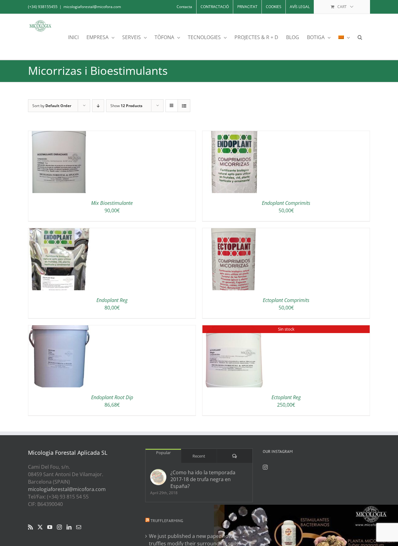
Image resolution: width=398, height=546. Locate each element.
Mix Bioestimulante (112, 203)
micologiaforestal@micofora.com (92, 6)
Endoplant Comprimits (286, 203)
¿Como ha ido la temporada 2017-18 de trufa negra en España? (202, 479)
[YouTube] (49, 527)
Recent (198, 456)
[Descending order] (98, 105)
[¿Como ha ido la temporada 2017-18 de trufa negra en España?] (158, 477)
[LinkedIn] (69, 527)
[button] (360, 37)
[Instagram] (59, 527)
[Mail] (78, 527)
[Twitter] (40, 527)
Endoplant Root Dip (112, 397)
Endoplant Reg (111, 300)
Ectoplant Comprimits (286, 300)
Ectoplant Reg (286, 397)
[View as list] (184, 106)
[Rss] (30, 527)
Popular (163, 452)
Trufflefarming (166, 520)
